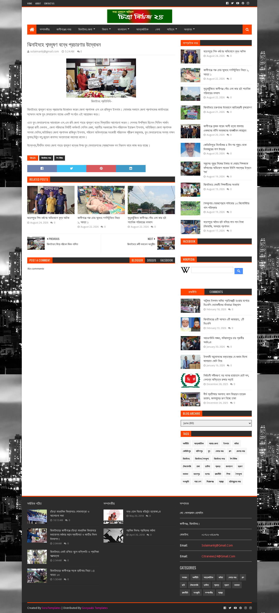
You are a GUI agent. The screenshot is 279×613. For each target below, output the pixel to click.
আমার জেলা (213, 443)
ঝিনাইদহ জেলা (85, 29)
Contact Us (49, 3)
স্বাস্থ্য (221, 481)
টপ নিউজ (59, 158)
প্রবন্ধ (217, 466)
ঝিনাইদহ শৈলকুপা (202, 458)
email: (184, 545)
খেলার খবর (219, 451)
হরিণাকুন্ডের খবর (235, 481)
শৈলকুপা (239, 474)
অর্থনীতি (186, 443)
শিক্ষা (228, 474)
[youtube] (237, 3)
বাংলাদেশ (122, 29)
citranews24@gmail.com (218, 556)
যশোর (207, 474)
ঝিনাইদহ (186, 458)
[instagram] (248, 3)
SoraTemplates (51, 608)
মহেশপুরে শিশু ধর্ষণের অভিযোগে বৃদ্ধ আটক (48, 218)
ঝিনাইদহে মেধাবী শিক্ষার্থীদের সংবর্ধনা (221, 184)
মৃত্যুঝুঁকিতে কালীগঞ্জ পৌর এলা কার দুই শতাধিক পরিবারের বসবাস (147, 220)
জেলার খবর (240, 451)
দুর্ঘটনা (207, 466)
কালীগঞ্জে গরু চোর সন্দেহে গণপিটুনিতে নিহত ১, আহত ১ (99, 220)
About (38, 3)
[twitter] (232, 3)
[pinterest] (243, 3)
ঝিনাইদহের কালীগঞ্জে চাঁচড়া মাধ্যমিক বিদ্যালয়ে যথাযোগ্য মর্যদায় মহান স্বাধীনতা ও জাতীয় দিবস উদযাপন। (73, 535)
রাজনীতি (218, 474)
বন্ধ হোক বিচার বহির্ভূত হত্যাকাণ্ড (143, 511)
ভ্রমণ (240, 466)
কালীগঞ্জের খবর (63, 29)
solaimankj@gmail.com (217, 545)
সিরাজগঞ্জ (210, 481)
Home (29, 3)
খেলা (157, 29)
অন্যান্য (188, 29)
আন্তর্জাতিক (142, 29)
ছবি (183, 585)
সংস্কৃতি (186, 481)
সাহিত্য (170, 29)
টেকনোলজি (187, 466)
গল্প (230, 451)
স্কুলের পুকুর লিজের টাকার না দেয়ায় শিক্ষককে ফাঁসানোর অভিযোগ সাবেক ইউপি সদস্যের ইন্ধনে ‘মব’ (227, 168)
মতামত (185, 474)
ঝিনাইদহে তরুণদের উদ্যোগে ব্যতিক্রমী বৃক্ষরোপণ (228, 107)
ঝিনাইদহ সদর (46, 158)
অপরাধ (184, 577)
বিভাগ (105, 29)
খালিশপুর (199, 451)
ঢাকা (198, 466)
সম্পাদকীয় (44, 29)
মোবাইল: (184, 534)
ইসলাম (226, 443)
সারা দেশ (197, 481)
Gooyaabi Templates (95, 608)
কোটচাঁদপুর (187, 451)
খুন (209, 451)
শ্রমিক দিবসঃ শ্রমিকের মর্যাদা (140, 530)
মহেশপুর (197, 474)
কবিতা (236, 443)
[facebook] (227, 3)
